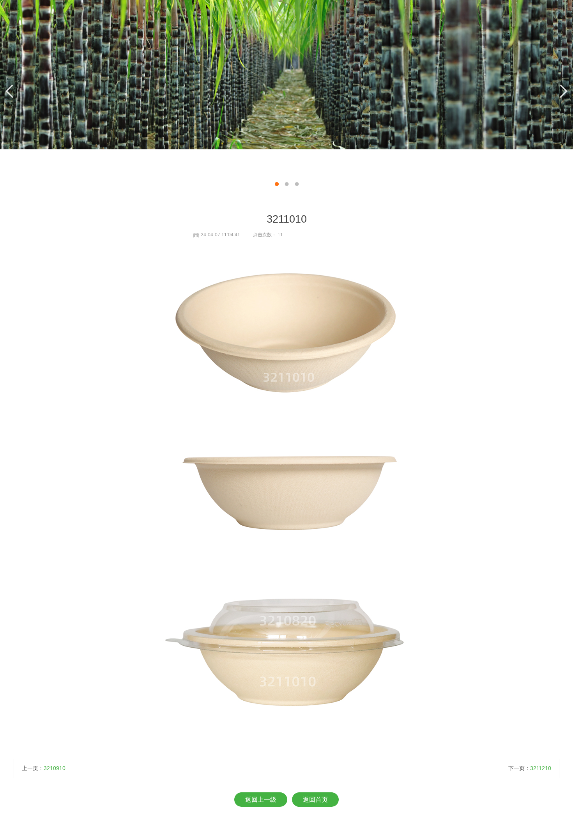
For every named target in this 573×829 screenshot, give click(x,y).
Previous (11, 91)
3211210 (540, 768)
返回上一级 (260, 799)
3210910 (54, 768)
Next (561, 91)
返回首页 (315, 799)
